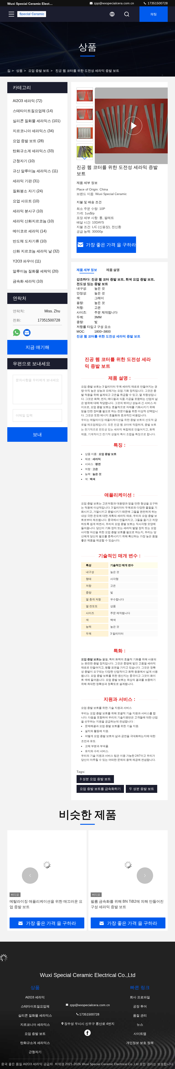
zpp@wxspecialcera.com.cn (114, 3)
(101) (36, 121)
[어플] (16, 333)
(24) (28, 191)
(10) (24, 161)
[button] (85, 158)
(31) (26, 181)
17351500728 (157, 3)
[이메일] (27, 332)
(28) (28, 141)
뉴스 (140, 1024)
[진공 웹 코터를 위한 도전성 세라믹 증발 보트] (133, 125)
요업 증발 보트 (38, 70)
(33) (33, 151)
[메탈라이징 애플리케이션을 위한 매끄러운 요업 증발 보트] (47, 865)
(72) (27, 101)
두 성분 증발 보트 (141, 789)
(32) (36, 251)
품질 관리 (140, 1015)
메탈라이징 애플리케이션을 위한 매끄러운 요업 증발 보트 (46, 904)
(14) (33, 111)
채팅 (153, 14)
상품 (19, 70)
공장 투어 (140, 1006)
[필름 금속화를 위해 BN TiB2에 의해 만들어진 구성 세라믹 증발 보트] (128, 865)
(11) (35, 171)
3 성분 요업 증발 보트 (95, 779)
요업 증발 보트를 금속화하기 (100, 789)
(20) (35, 271)
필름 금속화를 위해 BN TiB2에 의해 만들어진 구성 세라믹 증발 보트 (127, 904)
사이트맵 (140, 1034)
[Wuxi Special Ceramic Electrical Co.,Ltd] (31, 14)
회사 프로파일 (140, 997)
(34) (33, 131)
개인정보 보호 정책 (140, 1043)
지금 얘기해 (37, 347)
